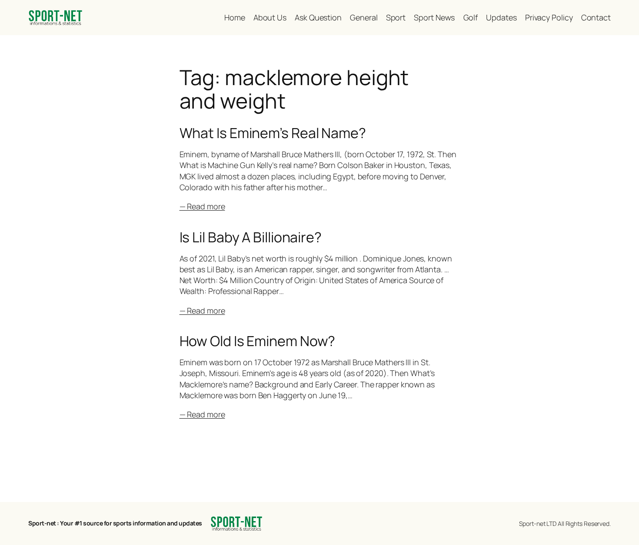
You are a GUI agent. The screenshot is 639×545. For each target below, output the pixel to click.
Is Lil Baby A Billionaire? (251, 237)
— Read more (202, 206)
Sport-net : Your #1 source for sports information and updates (115, 523)
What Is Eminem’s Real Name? (273, 133)
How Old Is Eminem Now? (258, 341)
